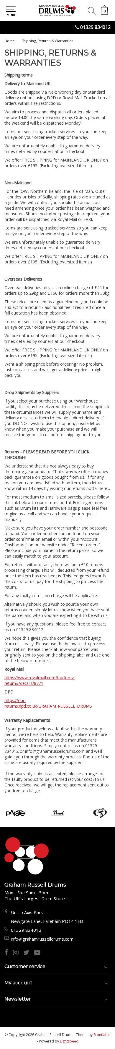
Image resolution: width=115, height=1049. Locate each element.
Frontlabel (102, 1034)
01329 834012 (95, 27)
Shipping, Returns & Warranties (47, 40)
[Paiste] (15, 813)
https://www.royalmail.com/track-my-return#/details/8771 (39, 680)
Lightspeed (69, 1041)
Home (9, 40)
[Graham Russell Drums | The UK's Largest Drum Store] (57, 10)
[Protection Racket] (100, 813)
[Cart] (104, 13)
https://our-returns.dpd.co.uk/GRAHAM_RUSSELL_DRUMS (48, 703)
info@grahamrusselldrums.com (42, 939)
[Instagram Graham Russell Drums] (18, 953)
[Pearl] (57, 813)
